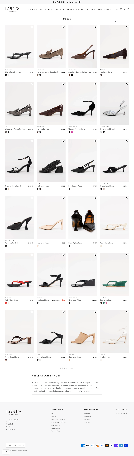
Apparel (62, 9)
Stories (93, 9)
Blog (53, 414)
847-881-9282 (10, 430)
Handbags (70, 9)
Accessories (80, 9)
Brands (100, 9)
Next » (72, 368)
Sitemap (87, 422)
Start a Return (56, 425)
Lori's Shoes (13, 450)
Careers (54, 416)
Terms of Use (56, 431)
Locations (87, 419)
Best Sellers (48, 9)
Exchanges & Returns (58, 419)
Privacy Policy (56, 428)
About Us (87, 414)
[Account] (116, 9)
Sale (87, 9)
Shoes (56, 9)
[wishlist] (121, 9)
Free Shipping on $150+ (59, 422)
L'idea (40, 9)
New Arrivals (32, 9)
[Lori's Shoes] (12, 9)
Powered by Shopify (22, 450)
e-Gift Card (107, 9)
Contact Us (87, 416)
